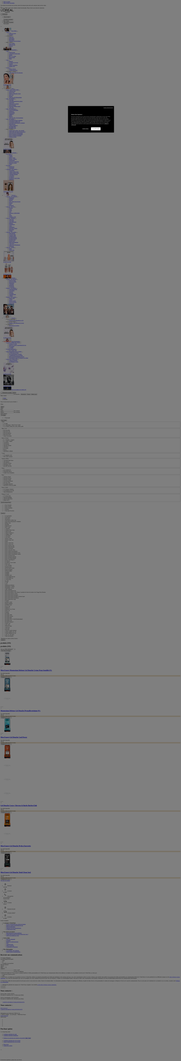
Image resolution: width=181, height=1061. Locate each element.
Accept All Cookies (95, 128)
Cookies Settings (85, 128)
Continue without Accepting (108, 107)
